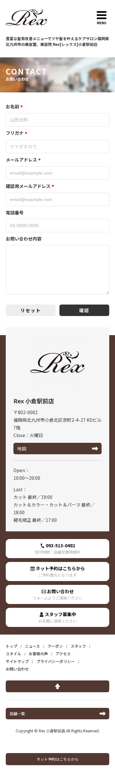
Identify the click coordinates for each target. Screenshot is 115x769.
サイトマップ (17, 661)
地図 (21, 448)
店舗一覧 (17, 713)
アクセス (63, 653)
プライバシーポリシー (55, 661)
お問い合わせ (57, 594)
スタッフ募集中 (57, 617)
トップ (11, 646)
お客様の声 (38, 653)
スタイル (13, 653)
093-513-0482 (57, 548)
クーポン (55, 646)
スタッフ (78, 646)
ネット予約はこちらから (57, 759)
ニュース (32, 646)
